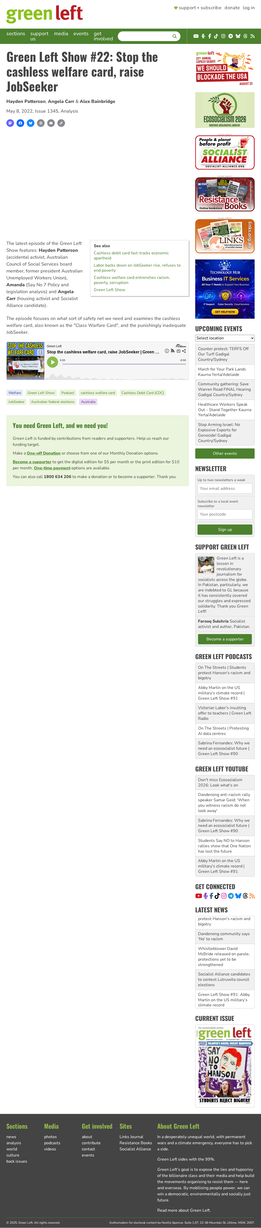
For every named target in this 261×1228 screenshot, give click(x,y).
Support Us (39, 36)
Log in (249, 8)
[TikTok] (217, 896)
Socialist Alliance (135, 1149)
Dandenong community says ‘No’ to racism (224, 923)
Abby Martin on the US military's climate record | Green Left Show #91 (221, 693)
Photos (50, 1137)
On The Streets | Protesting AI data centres (223, 730)
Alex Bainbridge (97, 101)
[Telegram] (231, 896)
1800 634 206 (57, 477)
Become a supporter (32, 462)
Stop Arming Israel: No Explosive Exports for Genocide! (219, 430)
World (11, 1149)
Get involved (103, 36)
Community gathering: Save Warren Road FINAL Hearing (224, 386)
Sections (15, 33)
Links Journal (131, 1137)
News (11, 1137)
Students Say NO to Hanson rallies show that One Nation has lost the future (224, 846)
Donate (232, 8)
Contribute (91, 1143)
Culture (12, 1155)
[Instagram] (224, 896)
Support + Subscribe (200, 8)
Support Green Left (222, 546)
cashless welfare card (98, 392)
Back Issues (16, 1161)
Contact (88, 1149)
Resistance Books (136, 1143)
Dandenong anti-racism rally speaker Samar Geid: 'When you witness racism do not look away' (224, 802)
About (87, 1137)
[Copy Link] (61, 123)
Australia (88, 401)
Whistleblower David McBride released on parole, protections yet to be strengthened (224, 943)
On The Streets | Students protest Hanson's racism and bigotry (224, 673)
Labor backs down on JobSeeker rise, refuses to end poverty (137, 268)
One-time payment (52, 468)
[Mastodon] (10, 123)
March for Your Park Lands (222, 369)
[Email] (51, 123)
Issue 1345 (46, 111)
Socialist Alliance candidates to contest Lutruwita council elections (224, 967)
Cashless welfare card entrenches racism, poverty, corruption (132, 280)
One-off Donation (44, 453)
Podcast (67, 392)
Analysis (69, 111)
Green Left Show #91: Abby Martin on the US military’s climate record (224, 987)
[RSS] (252, 896)
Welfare (14, 392)
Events (81, 33)
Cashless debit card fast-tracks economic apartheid (131, 255)
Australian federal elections (52, 401)
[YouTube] (198, 896)
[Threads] (245, 896)
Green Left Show (109, 290)
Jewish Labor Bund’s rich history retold (220, 1004)
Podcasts (52, 1143)
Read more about (183, 1210)
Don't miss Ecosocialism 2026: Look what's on (220, 782)
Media (61, 33)
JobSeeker (16, 401)
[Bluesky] (30, 123)
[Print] (41, 123)
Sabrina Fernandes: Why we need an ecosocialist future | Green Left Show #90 (224, 748)
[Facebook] (20, 123)
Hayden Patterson (26, 101)
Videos (50, 1149)
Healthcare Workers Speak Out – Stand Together (222, 407)
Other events (225, 453)
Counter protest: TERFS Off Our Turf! (223, 351)
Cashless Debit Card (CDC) (143, 392)
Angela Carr (61, 101)
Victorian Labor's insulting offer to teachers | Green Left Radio (224, 713)
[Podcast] (205, 896)
